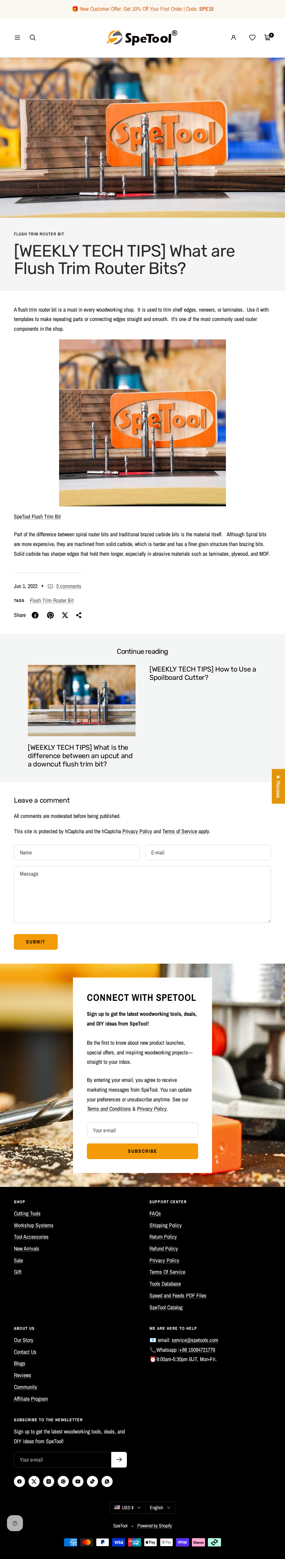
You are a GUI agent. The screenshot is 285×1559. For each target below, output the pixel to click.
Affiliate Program (31, 1399)
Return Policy (163, 1236)
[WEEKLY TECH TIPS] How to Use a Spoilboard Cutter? (202, 673)
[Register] (119, 1460)
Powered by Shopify (154, 1525)
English (156, 1507)
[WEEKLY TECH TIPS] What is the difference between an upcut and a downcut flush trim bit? (80, 755)
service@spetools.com (195, 1340)
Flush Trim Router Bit (39, 234)
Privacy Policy (137, 831)
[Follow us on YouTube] (77, 1481)
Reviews (22, 1375)
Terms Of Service (167, 1272)
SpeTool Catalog (165, 1307)
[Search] (32, 37)
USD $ (127, 1507)
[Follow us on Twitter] (34, 1481)
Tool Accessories (31, 1236)
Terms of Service (179, 831)
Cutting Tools (27, 1213)
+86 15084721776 (197, 1349)
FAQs (155, 1213)
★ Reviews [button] (278, 786)
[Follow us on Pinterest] (63, 1481)
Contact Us (25, 1352)
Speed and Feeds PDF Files (177, 1295)
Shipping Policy (165, 1225)
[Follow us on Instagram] (48, 1481)
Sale (18, 1260)
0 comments (68, 586)
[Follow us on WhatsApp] (107, 1481)
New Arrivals (26, 1248)
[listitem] (35, 615)
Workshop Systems (34, 1225)
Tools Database (165, 1283)
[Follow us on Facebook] (19, 1481)
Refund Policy (163, 1248)
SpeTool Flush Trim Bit (37, 516)
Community (25, 1387)
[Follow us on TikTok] (92, 1481)
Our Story (23, 1340)
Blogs (19, 1363)
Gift (18, 1272)
